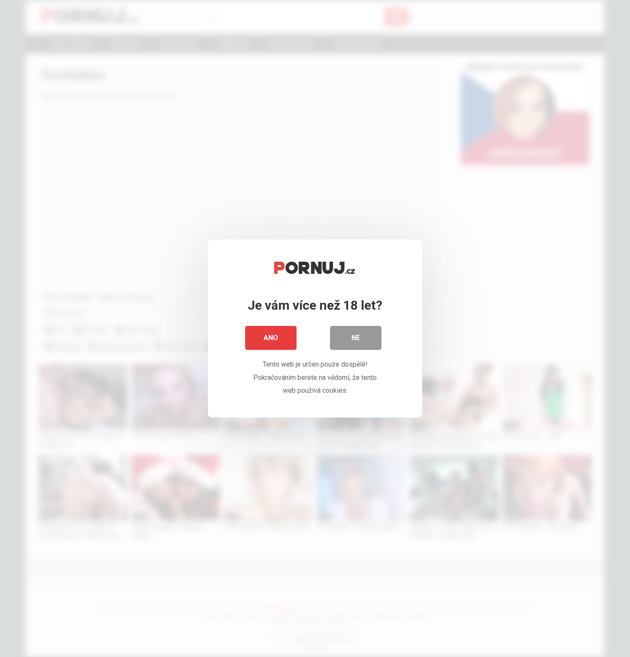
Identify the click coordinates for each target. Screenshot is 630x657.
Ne (355, 338)
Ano (271, 338)
